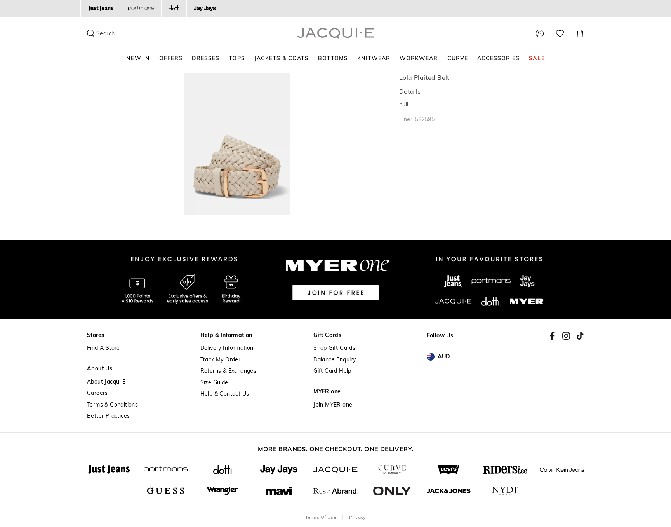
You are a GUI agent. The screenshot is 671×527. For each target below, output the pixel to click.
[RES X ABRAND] (335, 491)
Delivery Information (227, 348)
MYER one (327, 391)
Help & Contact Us (224, 394)
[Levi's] (449, 469)
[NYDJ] (505, 491)
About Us (99, 368)
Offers (171, 58)
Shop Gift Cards (334, 348)
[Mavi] (279, 491)
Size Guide (214, 382)
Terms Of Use (320, 517)
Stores (95, 335)
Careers (97, 393)
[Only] (392, 491)
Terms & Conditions (112, 404)
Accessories (498, 58)
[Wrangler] (222, 491)
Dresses (205, 58)
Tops (237, 58)
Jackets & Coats (281, 58)
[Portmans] (141, 8)
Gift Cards (327, 335)
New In (137, 58)
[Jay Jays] (204, 8)
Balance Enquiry (334, 359)
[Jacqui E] (335, 469)
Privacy (357, 517)
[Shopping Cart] (580, 33)
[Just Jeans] (100, 8)
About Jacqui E (106, 382)
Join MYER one (332, 404)
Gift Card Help (332, 371)
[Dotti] (222, 469)
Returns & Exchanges (228, 371)
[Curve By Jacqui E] (392, 469)
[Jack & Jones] (449, 491)
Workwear (419, 58)
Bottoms (333, 58)
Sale (536, 58)
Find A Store (103, 348)
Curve (457, 58)
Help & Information (226, 335)
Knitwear (373, 58)
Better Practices (108, 416)
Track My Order (220, 359)
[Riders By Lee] (505, 469)
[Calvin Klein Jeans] (562, 469)
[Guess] (166, 491)
